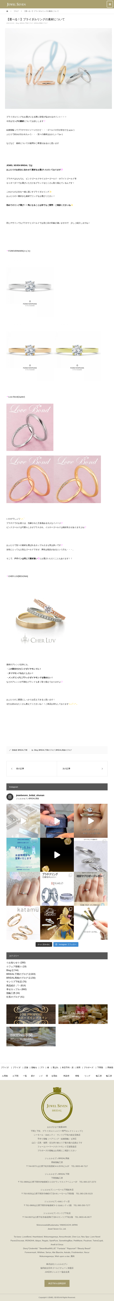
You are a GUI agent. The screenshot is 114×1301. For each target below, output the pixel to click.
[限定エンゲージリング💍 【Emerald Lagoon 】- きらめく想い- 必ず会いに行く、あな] (23, 889)
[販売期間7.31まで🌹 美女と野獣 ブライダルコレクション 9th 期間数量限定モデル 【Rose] (57, 923)
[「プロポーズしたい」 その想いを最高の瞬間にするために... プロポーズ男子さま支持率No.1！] (57, 821)
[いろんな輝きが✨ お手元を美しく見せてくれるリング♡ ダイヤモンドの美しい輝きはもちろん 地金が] (91, 855)
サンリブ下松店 (14, 981)
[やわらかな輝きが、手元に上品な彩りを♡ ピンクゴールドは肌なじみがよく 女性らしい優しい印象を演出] (91, 923)
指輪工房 (10, 993)
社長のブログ (13, 997)
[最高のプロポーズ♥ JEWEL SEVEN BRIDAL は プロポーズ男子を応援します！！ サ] (91, 889)
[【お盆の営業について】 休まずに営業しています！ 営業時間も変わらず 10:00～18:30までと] (23, 855)
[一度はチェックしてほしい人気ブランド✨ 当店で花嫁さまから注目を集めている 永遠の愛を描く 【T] (23, 821)
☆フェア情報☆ (14, 966)
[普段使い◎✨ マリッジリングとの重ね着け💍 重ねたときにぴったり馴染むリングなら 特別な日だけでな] (91, 821)
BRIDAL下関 (22, 750)
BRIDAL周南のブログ (41, 23)
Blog (17, 23)
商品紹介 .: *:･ (13, 985)
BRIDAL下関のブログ (26, 23)
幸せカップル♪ (13, 989)
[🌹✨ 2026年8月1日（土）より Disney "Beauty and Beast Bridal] (57, 855)
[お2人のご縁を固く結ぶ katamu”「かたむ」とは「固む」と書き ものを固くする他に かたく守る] (23, 923)
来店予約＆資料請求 (57, 1283)
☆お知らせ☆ (13, 962)
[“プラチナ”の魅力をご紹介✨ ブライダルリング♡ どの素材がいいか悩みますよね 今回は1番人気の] (57, 889)
